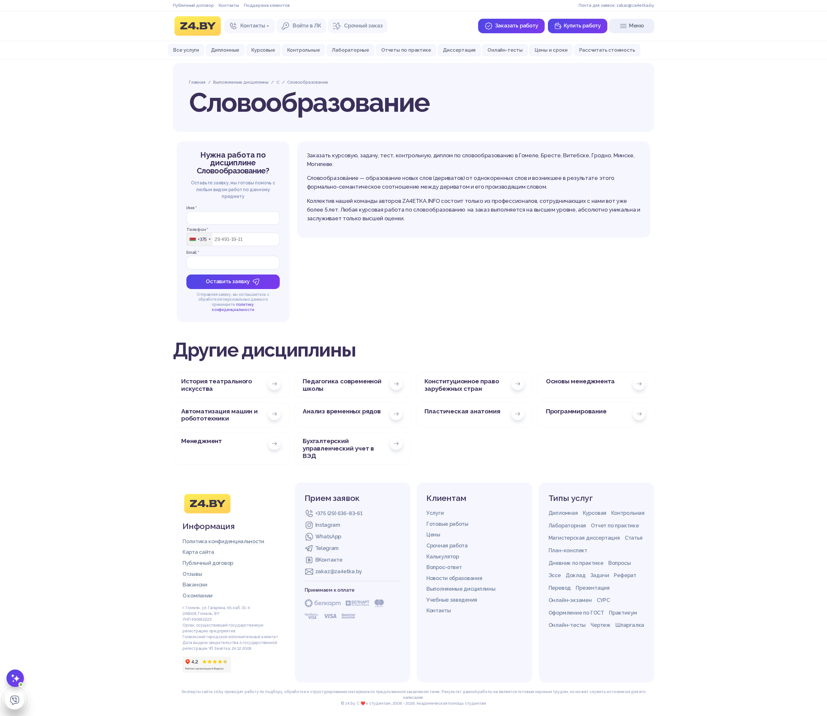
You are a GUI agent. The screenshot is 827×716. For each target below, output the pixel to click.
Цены (433, 535)
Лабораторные (350, 50)
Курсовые (263, 50)
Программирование (576, 411)
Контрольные (303, 50)
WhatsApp (328, 537)
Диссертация (459, 50)
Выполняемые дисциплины (460, 589)
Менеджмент (201, 440)
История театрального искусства (216, 385)
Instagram (327, 525)
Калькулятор (442, 557)
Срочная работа (447, 546)
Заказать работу (516, 26)
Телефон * (197, 229)
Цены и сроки (551, 50)
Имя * (191, 207)
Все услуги (186, 50)
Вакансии (195, 585)
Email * (192, 252)
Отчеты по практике (406, 50)
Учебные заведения (451, 600)
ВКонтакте (328, 560)
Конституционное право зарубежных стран (461, 385)
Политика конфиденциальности (223, 541)
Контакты (229, 5)
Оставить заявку (228, 281)
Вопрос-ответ (444, 567)
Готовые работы (447, 524)
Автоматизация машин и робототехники (219, 415)
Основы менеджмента (580, 381)
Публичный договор (193, 5)
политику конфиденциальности (233, 307)
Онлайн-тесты (505, 50)
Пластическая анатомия (462, 411)
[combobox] (200, 239)
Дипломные (225, 50)
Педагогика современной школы (342, 385)
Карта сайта (198, 552)
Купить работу (582, 26)
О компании (198, 596)
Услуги (435, 513)
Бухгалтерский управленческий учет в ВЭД (338, 448)
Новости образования (454, 578)
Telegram (327, 548)
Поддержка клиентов (266, 5)
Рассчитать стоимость (607, 50)
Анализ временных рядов (342, 411)
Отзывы (192, 574)
